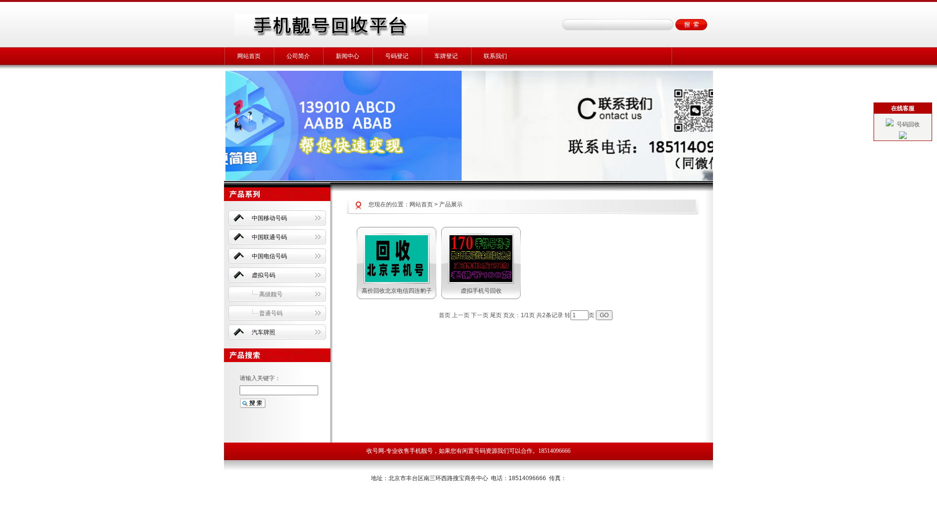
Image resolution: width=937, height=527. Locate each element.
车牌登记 (446, 56)
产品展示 (451, 204)
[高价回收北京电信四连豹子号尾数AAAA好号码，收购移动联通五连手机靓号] (396, 280)
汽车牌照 (263, 332)
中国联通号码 (269, 237)
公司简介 (298, 56)
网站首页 (249, 56)
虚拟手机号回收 (481, 290)
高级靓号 (271, 294)
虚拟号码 (263, 275)
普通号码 (271, 313)
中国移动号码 (269, 218)
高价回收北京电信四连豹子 (397, 290)
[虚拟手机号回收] (480, 280)
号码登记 (396, 56)
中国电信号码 (269, 256)
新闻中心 (347, 56)
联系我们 (495, 56)
